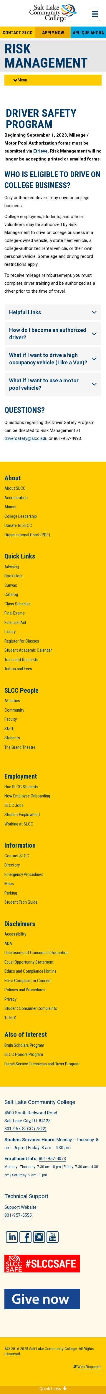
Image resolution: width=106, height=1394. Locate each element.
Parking (10, 893)
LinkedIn (12, 1237)
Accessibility (15, 934)
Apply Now (53, 32)
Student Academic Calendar (28, 650)
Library (10, 631)
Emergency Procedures (23, 874)
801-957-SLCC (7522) (25, 1128)
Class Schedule (17, 604)
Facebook (25, 1237)
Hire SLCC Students (21, 786)
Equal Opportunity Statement (29, 962)
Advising (11, 566)
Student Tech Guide (20, 902)
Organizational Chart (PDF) (27, 535)
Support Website (20, 1207)
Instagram (39, 1237)
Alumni (10, 507)
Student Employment (22, 814)
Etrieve (40, 151)
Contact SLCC (17, 32)
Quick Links (50, 1388)
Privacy (10, 999)
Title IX (10, 1017)
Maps (9, 883)
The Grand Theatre (19, 747)
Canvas (10, 585)
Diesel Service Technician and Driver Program (42, 1064)
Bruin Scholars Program (24, 1045)
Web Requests (89, 1367)
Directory (12, 865)
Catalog (11, 594)
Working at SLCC (18, 824)
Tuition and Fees (18, 668)
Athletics (12, 700)
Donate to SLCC (18, 525)
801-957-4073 (52, 1158)
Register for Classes (21, 641)
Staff (8, 728)
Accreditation (16, 497)
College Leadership (20, 516)
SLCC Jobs (14, 805)
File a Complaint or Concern (28, 980)
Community (14, 710)
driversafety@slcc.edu (25, 438)
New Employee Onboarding (27, 796)
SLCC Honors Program (23, 1054)
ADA (8, 943)
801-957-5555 (18, 1215)
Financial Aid (15, 622)
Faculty (10, 719)
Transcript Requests (21, 659)
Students (12, 738)
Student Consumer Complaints (30, 1008)
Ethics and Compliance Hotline (30, 971)
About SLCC (15, 488)
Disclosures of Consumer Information (36, 952)
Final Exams (14, 613)
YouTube (53, 1237)
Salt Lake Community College (53, 13)
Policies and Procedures (24, 989)
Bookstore (13, 576)
